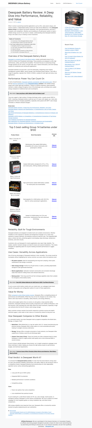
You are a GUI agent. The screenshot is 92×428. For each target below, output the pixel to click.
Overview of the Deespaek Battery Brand (23, 41)
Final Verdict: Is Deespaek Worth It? (20, 52)
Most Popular (79, 3)
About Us (58, 3)
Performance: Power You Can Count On (22, 42)
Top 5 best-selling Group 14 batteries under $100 (22, 44)
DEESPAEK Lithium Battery (19, 3)
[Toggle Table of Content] (33, 39)
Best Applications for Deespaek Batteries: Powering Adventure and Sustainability (30, 121)
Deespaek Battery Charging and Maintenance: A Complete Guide (25, 123)
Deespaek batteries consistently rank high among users (37, 82)
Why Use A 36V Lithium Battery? (74, 76)
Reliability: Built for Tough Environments (21, 46)
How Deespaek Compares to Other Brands (22, 50)
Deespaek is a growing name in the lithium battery (21, 59)
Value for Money (16, 49)
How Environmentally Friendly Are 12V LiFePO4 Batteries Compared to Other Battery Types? (30, 412)
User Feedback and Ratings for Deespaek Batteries (22, 119)
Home (51, 3)
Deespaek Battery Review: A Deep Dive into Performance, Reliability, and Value (29, 107)
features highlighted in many (25, 83)
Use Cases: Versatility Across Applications (22, 47)
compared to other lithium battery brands (23, 295)
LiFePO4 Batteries (67, 3)
